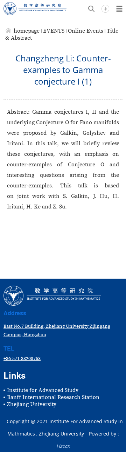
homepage (27, 30)
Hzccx (63, 446)
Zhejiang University (31, 404)
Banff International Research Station (53, 397)
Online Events (85, 30)
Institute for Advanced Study (42, 390)
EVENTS (53, 30)
